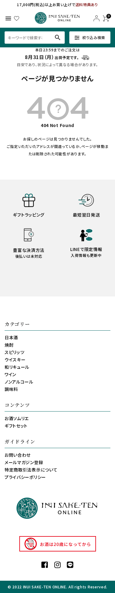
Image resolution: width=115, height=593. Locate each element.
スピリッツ (15, 352)
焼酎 (9, 345)
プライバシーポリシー (25, 477)
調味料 (11, 389)
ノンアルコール (19, 382)
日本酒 (11, 337)
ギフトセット (16, 426)
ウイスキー (15, 359)
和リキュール (17, 367)
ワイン (10, 374)
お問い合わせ (18, 455)
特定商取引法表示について (31, 470)
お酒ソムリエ (17, 418)
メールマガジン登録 (24, 462)
